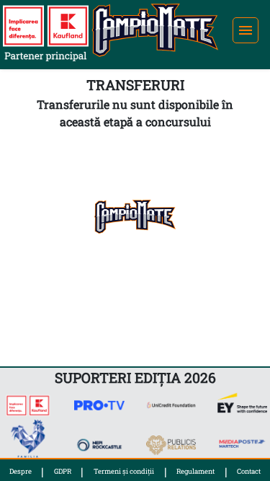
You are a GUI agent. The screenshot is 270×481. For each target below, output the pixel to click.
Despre (20, 471)
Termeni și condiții (124, 471)
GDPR (62, 471)
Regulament (195, 471)
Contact (249, 471)
